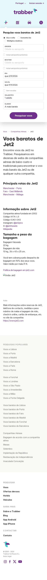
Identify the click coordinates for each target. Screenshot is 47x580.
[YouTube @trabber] (19, 563)
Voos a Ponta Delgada (13, 398)
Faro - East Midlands (13, 191)
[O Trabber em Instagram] (5, 563)
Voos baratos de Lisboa (14, 405)
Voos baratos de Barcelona (16, 426)
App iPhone (9, 523)
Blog (5, 515)
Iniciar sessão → (36, 3)
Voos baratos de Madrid (14, 417)
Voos (5, 487)
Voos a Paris (9, 366)
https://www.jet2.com (13, 320)
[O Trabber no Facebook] (10, 563)
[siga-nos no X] (15, 563)
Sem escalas (11, 91)
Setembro (7, 448)
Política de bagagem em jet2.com (18, 270)
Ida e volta (10, 38)
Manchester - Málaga (13, 194)
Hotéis (6, 495)
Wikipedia (7, 229)
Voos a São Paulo (11, 385)
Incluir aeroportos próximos (16, 55)
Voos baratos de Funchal (15, 422)
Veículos (7, 500)
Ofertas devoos (11, 491)
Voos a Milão (9, 394)
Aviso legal (7, 556)
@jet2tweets (11, 226)
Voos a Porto (9, 353)
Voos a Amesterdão (12, 389)
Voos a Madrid (10, 357)
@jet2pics (18, 223)
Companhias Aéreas (12, 433)
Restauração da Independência (18, 457)
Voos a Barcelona (11, 361)
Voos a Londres (10, 381)
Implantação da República (15, 453)
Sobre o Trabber (11, 511)
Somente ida (25, 38)
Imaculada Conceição (13, 461)
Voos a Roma (9, 370)
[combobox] (23, 48)
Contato (7, 535)
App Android (9, 519)
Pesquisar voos (23, 115)
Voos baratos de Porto (14, 409)
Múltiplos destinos (14, 41)
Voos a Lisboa (10, 349)
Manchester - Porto (12, 188)
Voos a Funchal (10, 377)
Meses (6, 444)
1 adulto (8, 98)
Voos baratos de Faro (13, 413)
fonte (5, 301)
